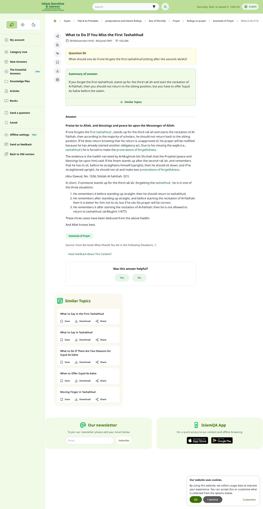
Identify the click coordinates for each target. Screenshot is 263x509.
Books (14, 101)
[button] (57, 36)
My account (17, 40)
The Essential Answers (25, 71)
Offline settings (23, 135)
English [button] (253, 6)
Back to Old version (22, 154)
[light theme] (22, 25)
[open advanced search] (154, 6)
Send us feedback (21, 144)
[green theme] (11, 25)
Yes (122, 277)
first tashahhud (100, 132)
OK (196, 499)
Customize (249, 499)
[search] (165, 6)
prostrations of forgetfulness (136, 150)
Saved (13, 122)
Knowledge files (20, 81)
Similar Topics (133, 102)
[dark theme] (33, 25)
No (139, 277)
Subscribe (124, 440)
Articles (14, 91)
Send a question (20, 113)
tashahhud (73, 150)
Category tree (18, 52)
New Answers (18, 62)
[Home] (55, 20)
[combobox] (123, 7)
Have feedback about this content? (90, 254)
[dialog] (223, 490)
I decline (213, 499)
